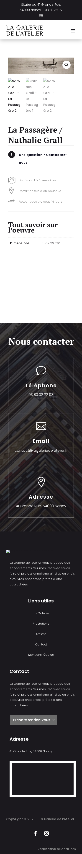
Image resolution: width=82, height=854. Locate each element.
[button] (66, 65)
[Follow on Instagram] (46, 833)
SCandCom (66, 849)
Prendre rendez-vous (31, 720)
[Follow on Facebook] (35, 833)
